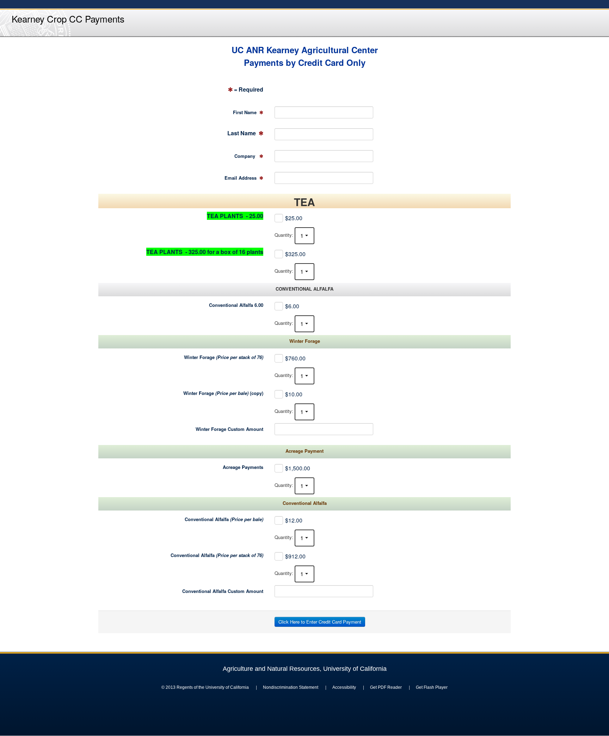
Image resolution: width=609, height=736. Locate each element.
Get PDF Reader (386, 687)
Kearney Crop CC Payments (68, 18)
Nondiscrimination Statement (290, 687)
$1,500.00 (297, 468)
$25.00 (293, 218)
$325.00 (295, 254)
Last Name (245, 133)
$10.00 (293, 394)
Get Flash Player (432, 687)
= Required (245, 89)
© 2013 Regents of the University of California (205, 687)
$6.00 (292, 306)
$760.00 (295, 358)
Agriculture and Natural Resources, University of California (305, 668)
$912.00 (295, 556)
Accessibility (344, 687)
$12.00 (293, 520)
